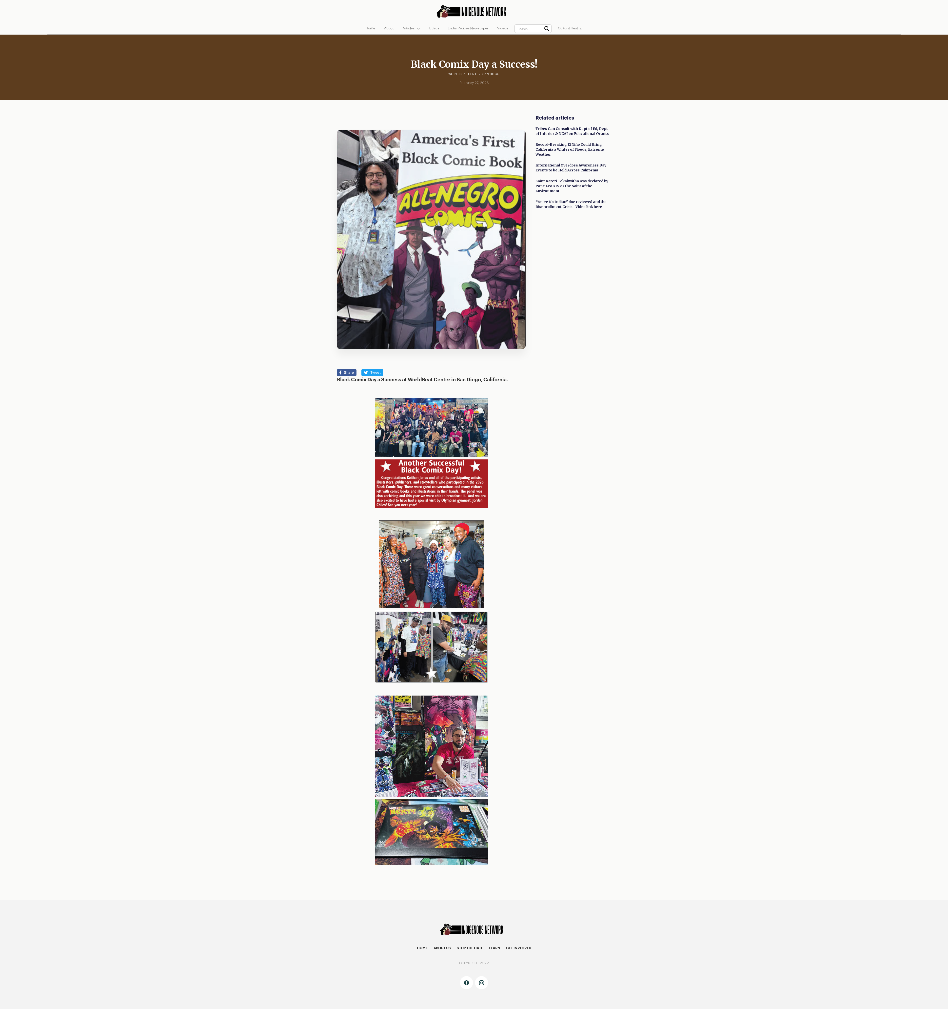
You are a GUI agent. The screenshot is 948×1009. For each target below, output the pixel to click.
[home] (473, 11)
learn (494, 948)
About (389, 28)
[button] (411, 28)
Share (349, 372)
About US (442, 948)
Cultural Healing (570, 28)
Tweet (375, 372)
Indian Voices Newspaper (468, 28)
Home (370, 28)
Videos (502, 28)
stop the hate (470, 948)
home (422, 948)
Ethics (434, 28)
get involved (518, 948)
